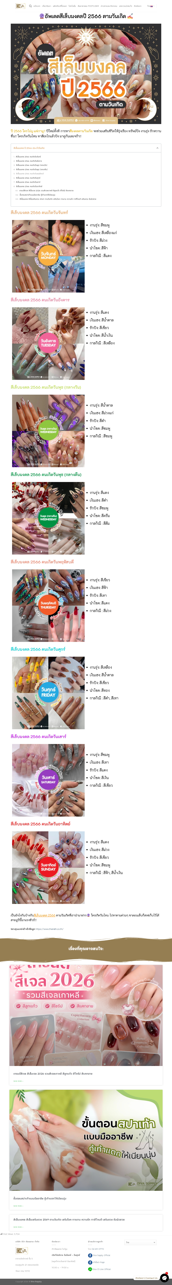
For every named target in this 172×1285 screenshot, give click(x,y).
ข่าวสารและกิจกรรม (109, 6)
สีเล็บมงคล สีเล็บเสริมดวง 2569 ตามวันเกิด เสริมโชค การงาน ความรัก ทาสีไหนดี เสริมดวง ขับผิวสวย (58, 199)
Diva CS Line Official (101, 1269)
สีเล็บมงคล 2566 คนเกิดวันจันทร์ (28, 156)
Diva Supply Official (101, 1255)
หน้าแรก (37, 6)
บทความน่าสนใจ (125, 6)
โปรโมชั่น (72, 6)
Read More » (18, 1081)
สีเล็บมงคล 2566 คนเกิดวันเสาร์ (28, 182)
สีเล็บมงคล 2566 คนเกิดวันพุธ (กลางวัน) (31, 165)
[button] (157, 148)
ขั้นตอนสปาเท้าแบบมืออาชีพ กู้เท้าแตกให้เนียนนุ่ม (37, 194)
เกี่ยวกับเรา (46, 6)
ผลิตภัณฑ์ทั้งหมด (60, 6)
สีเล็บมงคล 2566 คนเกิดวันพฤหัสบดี (30, 173)
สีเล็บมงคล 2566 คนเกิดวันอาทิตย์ (29, 186)
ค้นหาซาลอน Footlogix (88, 6)
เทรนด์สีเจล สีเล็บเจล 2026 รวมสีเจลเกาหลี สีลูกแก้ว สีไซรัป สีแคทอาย (46, 190)
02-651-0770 (98, 1249)
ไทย (148, 6)
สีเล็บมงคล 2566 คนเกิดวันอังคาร (29, 161)
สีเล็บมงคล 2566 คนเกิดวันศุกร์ (28, 178)
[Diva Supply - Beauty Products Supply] (20, 6)
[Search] (30, 6)
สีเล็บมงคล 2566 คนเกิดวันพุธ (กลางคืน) (31, 169)
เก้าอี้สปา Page (98, 1262)
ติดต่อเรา (137, 6)
